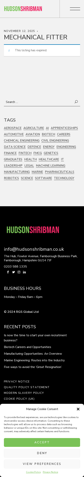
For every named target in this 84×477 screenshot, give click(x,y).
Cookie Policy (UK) (19, 399)
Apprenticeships (64, 128)
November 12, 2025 (19, 31)
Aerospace (12, 128)
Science (27, 178)
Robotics (11, 178)
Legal (29, 166)
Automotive (14, 134)
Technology (64, 178)
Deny (42, 453)
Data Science (15, 147)
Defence (34, 147)
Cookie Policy (33, 472)
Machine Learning (50, 166)
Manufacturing (17, 172)
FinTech (25, 153)
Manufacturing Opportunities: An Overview (33, 354)
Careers (63, 134)
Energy (49, 147)
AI (47, 128)
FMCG (37, 153)
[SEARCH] (76, 102)
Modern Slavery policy (24, 393)
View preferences (42, 464)
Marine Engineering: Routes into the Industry (34, 360)
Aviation (33, 134)
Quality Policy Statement (27, 387)
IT (62, 159)
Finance (10, 153)
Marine (37, 172)
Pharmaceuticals (59, 172)
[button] (78, 409)
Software (43, 178)
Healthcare (49, 159)
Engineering (66, 147)
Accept (42, 442)
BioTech (48, 134)
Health (30, 159)
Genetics (51, 153)
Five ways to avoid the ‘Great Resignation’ (33, 367)
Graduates (13, 159)
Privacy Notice (50, 472)
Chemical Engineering (21, 140)
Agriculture (33, 128)
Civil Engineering (55, 140)
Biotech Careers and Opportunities (27, 347)
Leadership (13, 166)
